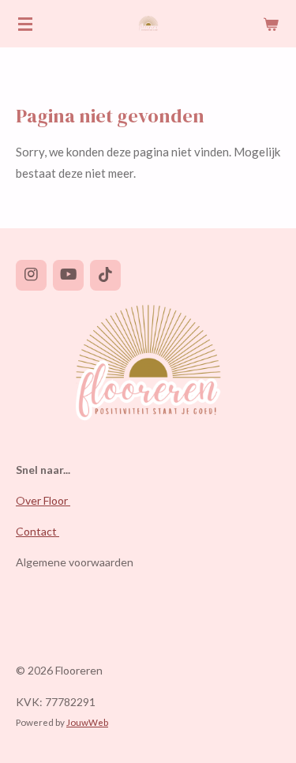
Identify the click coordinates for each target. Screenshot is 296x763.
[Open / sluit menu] (25, 23)
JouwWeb (87, 721)
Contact (37, 531)
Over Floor (43, 500)
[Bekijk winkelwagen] (270, 23)
